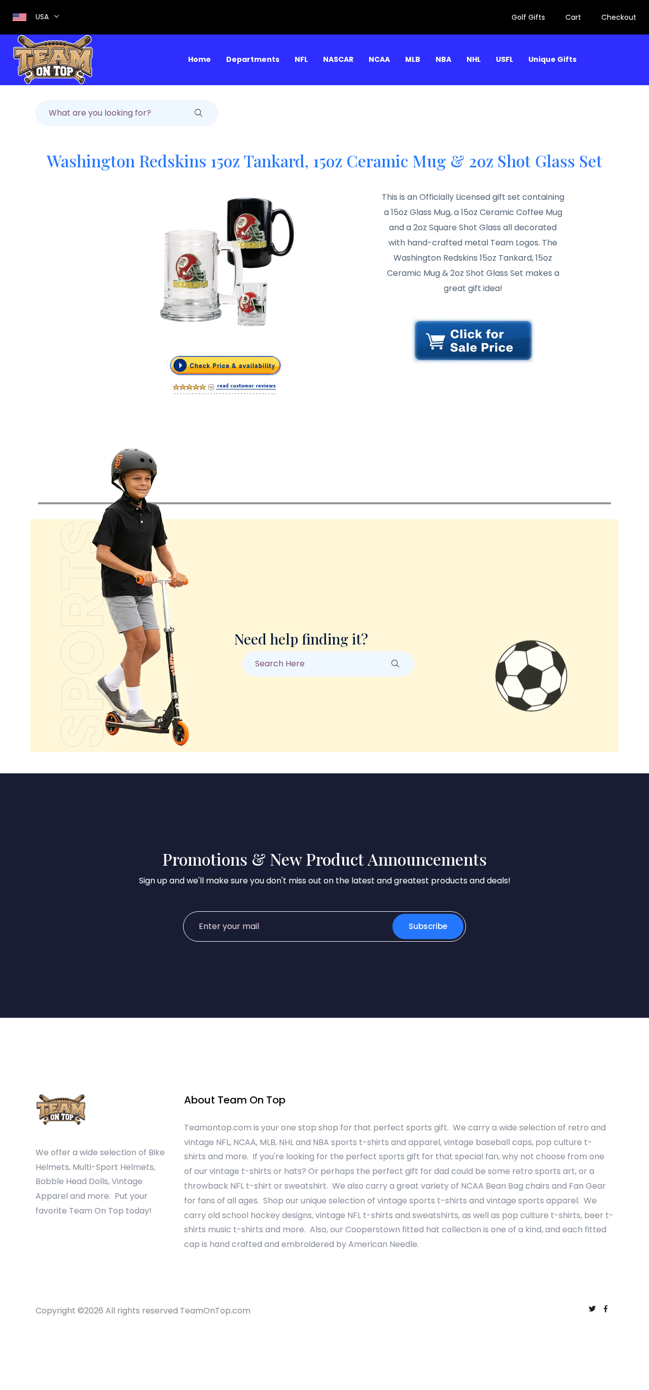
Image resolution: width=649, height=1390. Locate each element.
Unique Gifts (552, 59)
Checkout (618, 17)
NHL (473, 59)
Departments (252, 59)
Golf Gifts (528, 17)
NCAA (379, 59)
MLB (412, 59)
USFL (504, 59)
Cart (573, 17)
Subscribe (428, 926)
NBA (443, 59)
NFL (301, 59)
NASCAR (338, 59)
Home (199, 59)
